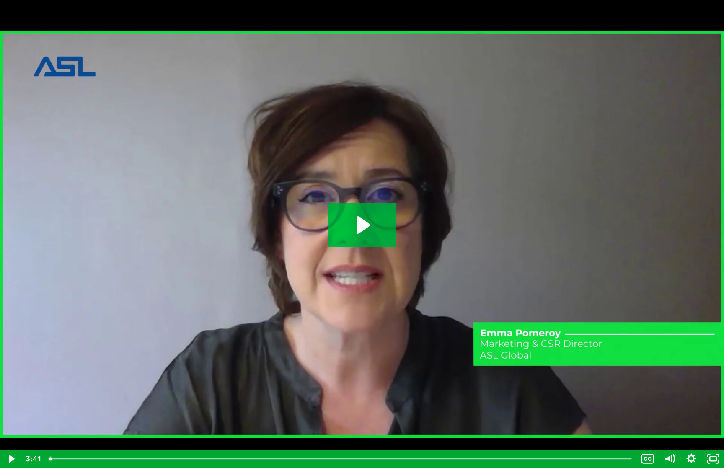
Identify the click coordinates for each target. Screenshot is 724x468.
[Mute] (669, 459)
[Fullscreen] (713, 459)
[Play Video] (11, 459)
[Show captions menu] (648, 459)
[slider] (341, 459)
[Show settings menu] (691, 459)
